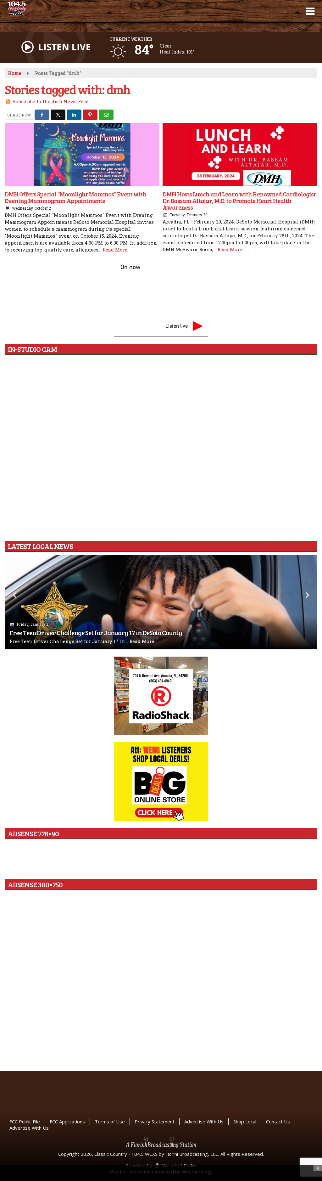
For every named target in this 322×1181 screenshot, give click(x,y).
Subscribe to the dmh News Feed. (51, 101)
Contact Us (278, 1121)
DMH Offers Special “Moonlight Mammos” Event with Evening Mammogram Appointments (75, 197)
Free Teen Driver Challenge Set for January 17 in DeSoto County (95, 632)
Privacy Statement (155, 1121)
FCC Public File (24, 1121)
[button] (310, 11)
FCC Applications (67, 1121)
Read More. (115, 249)
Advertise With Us (204, 1121)
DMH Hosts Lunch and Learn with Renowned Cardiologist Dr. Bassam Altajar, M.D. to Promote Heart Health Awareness (239, 200)
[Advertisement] (161, 696)
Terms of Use (110, 1121)
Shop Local (244, 1121)
